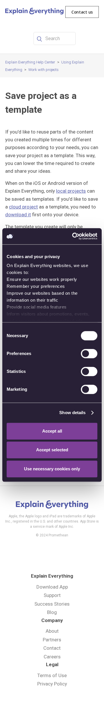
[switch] (89, 353)
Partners (52, 640)
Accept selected (52, 449)
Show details (72, 412)
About (52, 631)
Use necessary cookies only (52, 468)
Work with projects (43, 69)
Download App (52, 587)
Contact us (82, 12)
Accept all (52, 431)
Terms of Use (52, 675)
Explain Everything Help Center (30, 62)
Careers (52, 657)
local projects (71, 191)
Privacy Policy (52, 684)
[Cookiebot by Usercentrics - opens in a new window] (73, 236)
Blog (52, 612)
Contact (52, 648)
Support (52, 595)
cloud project (23, 207)
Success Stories (52, 604)
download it (18, 214)
